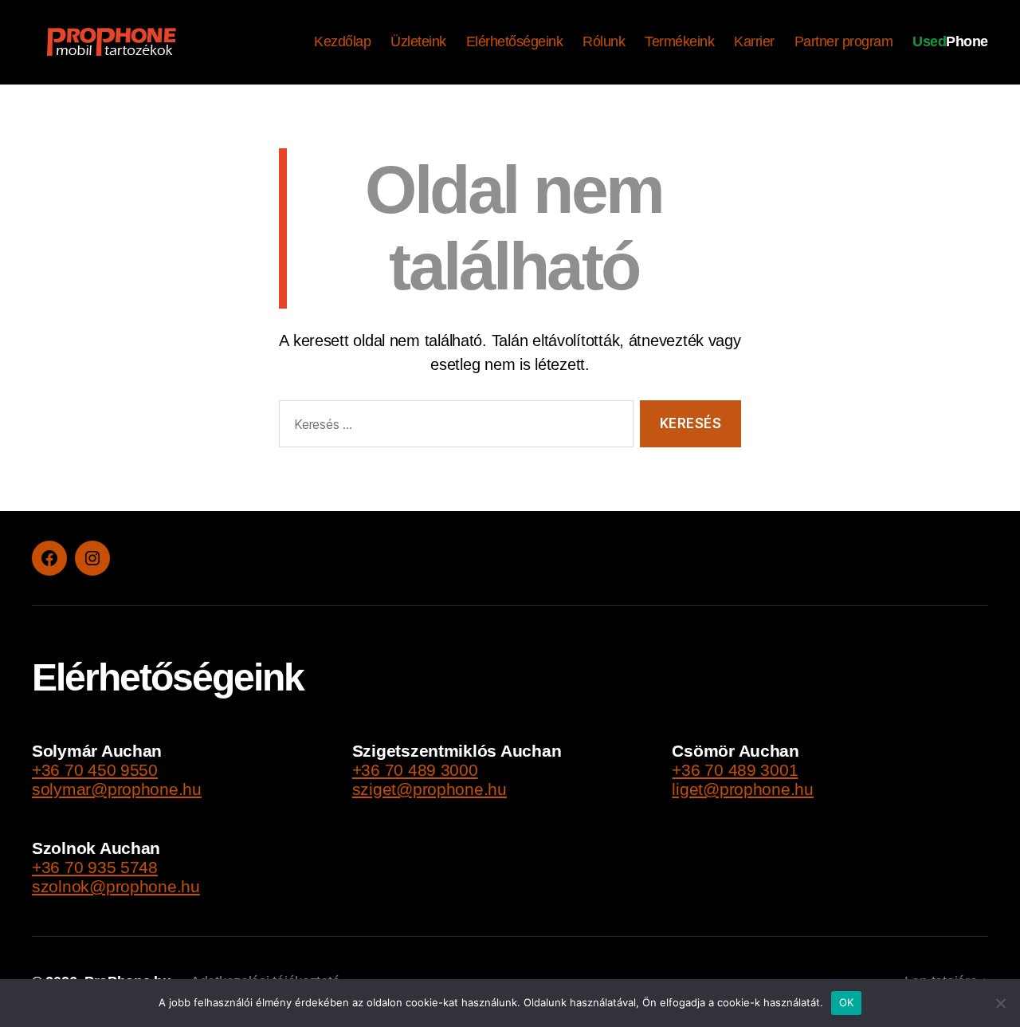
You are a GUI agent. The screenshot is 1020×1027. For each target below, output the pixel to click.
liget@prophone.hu (742, 789)
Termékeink (679, 41)
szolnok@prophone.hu (116, 886)
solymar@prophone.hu (117, 789)
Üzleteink (418, 41)
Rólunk (604, 41)
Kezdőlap (342, 41)
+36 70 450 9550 (95, 770)
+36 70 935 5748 (95, 867)
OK (846, 1002)
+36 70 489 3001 (735, 770)
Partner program (843, 41)
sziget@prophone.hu (429, 789)
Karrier (754, 41)
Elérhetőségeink (514, 41)
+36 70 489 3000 (415, 770)
